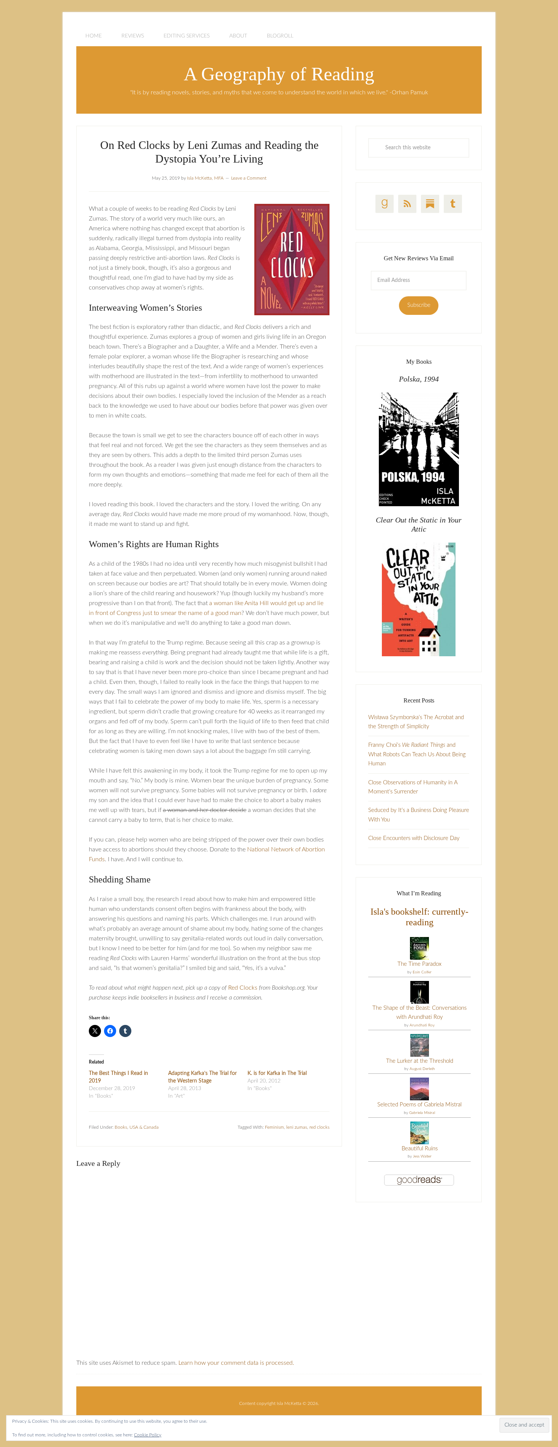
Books (121, 1127)
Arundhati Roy (422, 1025)
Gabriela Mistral (422, 1113)
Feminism (274, 1127)
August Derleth (422, 1069)
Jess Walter (422, 1156)
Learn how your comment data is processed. (236, 1363)
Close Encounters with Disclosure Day (414, 838)
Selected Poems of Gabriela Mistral (419, 1105)
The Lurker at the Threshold (419, 1061)
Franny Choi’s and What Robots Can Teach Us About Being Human (417, 754)
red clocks (319, 1127)
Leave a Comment (248, 178)
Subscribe (418, 305)
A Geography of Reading (279, 73)
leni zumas (296, 1127)
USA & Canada (144, 1127)
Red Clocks (242, 988)
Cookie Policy (147, 1435)
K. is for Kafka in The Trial (277, 1073)
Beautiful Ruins (420, 1148)
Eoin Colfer (422, 972)
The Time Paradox (419, 964)
